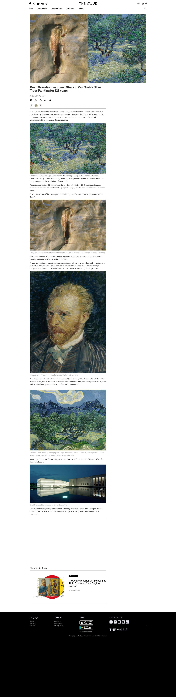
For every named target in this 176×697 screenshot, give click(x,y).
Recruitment (58, 623)
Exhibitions (70, 9)
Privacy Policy (58, 626)
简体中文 (33, 623)
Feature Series (42, 9)
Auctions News (57, 9)
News (31, 9)
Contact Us (58, 621)
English (32, 626)
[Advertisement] (68, 538)
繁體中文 (33, 621)
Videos (81, 9)
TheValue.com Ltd (88, 636)
